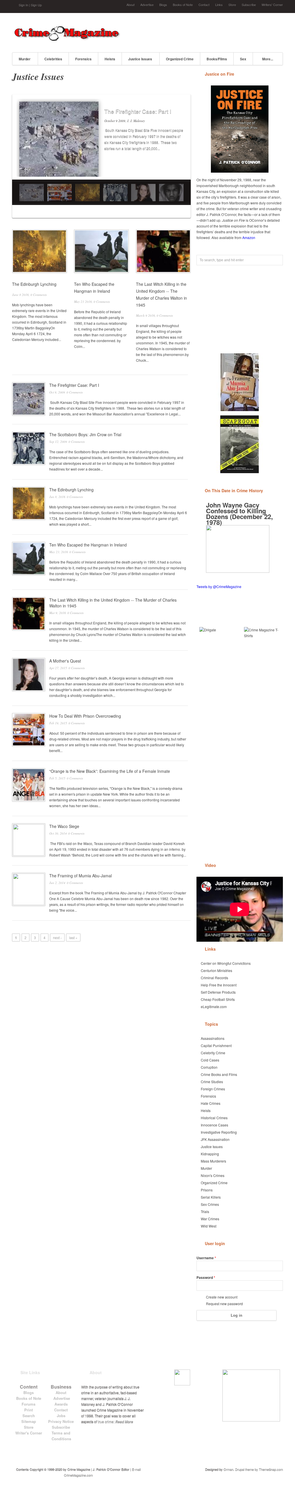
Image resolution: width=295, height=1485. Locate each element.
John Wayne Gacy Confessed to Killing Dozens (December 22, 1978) (239, 513)
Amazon (248, 237)
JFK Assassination (215, 1139)
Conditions (61, 1438)
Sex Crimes (210, 1204)
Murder (25, 58)
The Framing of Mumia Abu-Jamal (80, 875)
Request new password (224, 1303)
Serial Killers (211, 1197)
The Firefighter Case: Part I (137, 111)
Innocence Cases (214, 1124)
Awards (61, 1404)
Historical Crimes (214, 1117)
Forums (28, 1404)
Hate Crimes (210, 1103)
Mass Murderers (213, 1160)
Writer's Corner (28, 1433)
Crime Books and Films (219, 1074)
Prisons (207, 1189)
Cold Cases (210, 1059)
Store (232, 4)
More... (267, 58)
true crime (106, 1421)
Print (28, 1410)
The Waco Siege (64, 826)
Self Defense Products (218, 992)
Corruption (209, 1067)
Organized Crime (180, 58)
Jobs (61, 1415)
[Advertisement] (215, 31)
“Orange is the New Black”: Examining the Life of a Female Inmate (109, 771)
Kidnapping (210, 1153)
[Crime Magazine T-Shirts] (262, 645)
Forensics (83, 58)
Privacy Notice (61, 1421)
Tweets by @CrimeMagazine (218, 586)
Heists (110, 58)
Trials (205, 1211)
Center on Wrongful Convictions (226, 963)
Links (219, 4)
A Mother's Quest (65, 661)
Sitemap (28, 1421)
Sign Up (36, 5)
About (130, 4)
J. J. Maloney (136, 120)
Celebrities (53, 58)
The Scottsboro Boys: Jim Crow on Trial (85, 434)
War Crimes (210, 1218)
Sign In (23, 5)
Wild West (208, 1225)
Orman (228, 1469)
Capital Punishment (216, 1045)
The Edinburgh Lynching (34, 284)
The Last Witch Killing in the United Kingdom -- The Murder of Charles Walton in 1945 (113, 603)
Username (206, 1257)
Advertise (147, 4)
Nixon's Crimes (212, 1175)
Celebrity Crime (213, 1052)
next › (57, 937)
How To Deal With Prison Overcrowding (85, 716)
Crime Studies (212, 1081)
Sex (243, 58)
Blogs (163, 4)
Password (205, 1277)
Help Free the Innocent (219, 984)
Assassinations (212, 1038)
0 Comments (39, 294)
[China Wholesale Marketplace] (217, 645)
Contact (203, 4)
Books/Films (217, 58)
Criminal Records (214, 977)
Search (28, 1415)
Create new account (221, 1296)
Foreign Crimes (213, 1088)
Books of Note (183, 4)
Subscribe (249, 4)
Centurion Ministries (216, 970)
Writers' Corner (272, 4)
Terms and (61, 1433)
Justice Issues (140, 58)
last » (73, 937)
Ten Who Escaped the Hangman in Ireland (88, 545)
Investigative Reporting (219, 1132)
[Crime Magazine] (67, 39)
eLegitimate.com (214, 1006)
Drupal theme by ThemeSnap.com (259, 1469)
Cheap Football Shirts (218, 999)
